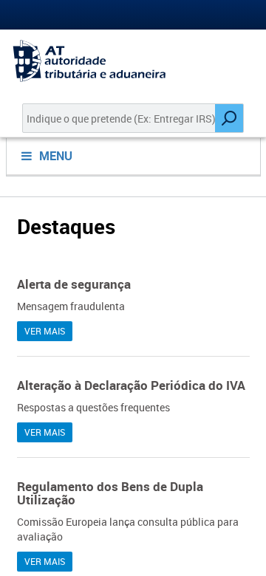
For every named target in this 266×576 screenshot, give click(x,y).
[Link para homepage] (133, 61)
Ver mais (44, 331)
